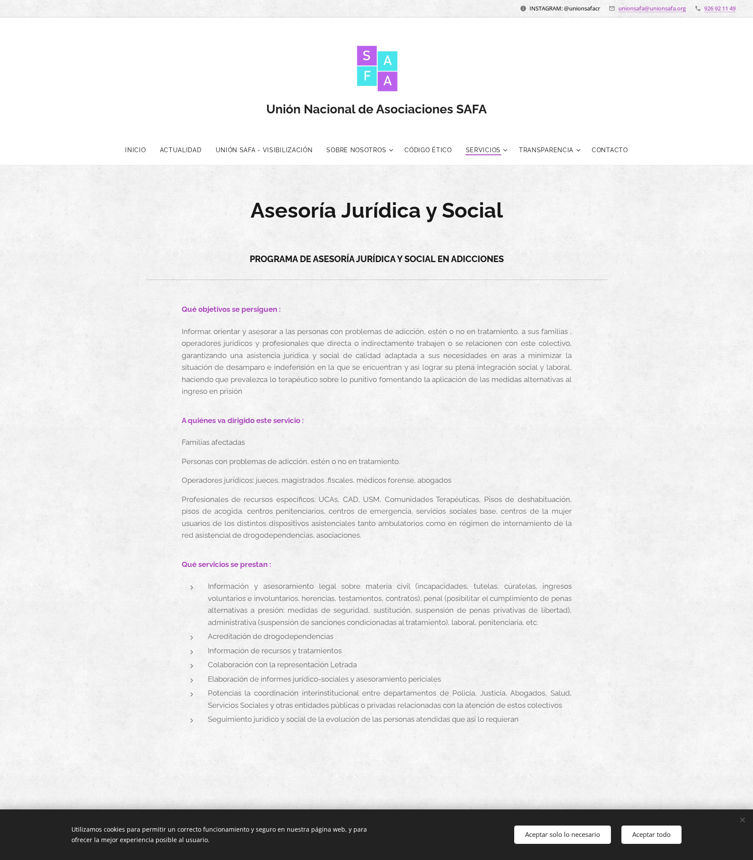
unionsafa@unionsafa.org (652, 8)
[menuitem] (139, 150)
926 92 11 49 (720, 8)
